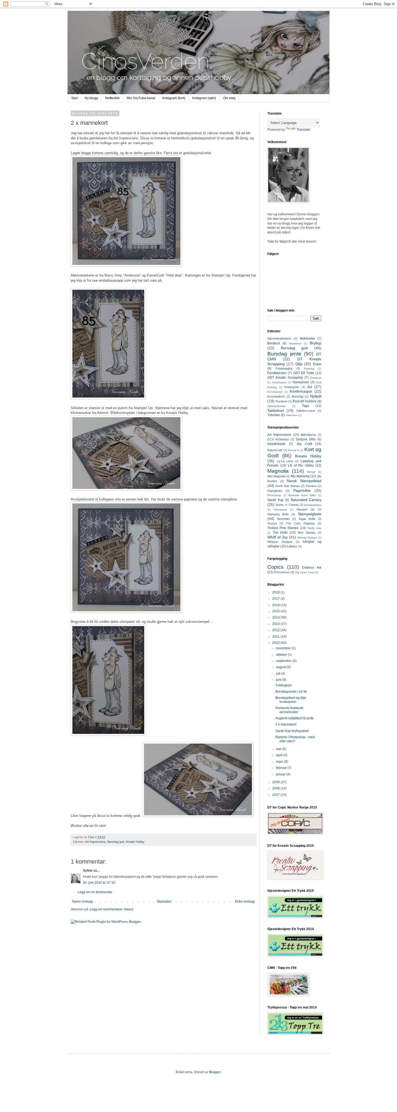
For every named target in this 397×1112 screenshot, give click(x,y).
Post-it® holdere (305, 401)
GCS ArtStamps (278, 439)
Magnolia (278, 471)
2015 (276, 611)
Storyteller (283, 518)
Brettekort (295, 343)
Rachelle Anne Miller (302, 495)
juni (279, 680)
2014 (276, 617)
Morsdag (297, 396)
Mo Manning (300, 476)
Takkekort (275, 410)
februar (281, 768)
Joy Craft (304, 444)
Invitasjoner (291, 387)
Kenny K (293, 450)
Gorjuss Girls (306, 439)
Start (74, 98)
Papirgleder (274, 490)
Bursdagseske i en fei (291, 691)
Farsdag (309, 368)
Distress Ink (311, 567)
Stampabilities (312, 504)
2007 (276, 795)
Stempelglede (309, 514)
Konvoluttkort (276, 396)
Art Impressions (95, 841)
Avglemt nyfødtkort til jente (294, 718)
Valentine (291, 415)
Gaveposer (301, 382)
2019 (276, 592)
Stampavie (280, 509)
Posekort (281, 401)
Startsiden (164, 901)
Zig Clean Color (304, 572)
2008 (276, 788)
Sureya (272, 523)
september (284, 661)
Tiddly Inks (314, 528)
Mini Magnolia (276, 476)
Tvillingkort (283, 685)
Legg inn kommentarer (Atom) (111, 909)
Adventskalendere (279, 338)
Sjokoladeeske (276, 406)
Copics (275, 567)
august (281, 667)
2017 (276, 598)
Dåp (298, 364)
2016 (276, 605)
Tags (305, 406)
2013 (276, 624)
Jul (309, 387)
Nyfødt (315, 396)
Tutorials (273, 415)
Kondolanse (274, 391)
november (284, 648)
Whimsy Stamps (307, 537)
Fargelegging (283, 368)
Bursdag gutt (115, 841)
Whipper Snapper (279, 541)
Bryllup (315, 343)
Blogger (214, 1072)
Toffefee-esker (305, 410)
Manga (311, 471)
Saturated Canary (306, 500)
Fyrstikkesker (277, 373)
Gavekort (315, 377)
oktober (282, 655)
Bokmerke (307, 338)
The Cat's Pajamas (300, 523)
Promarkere (282, 572)
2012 (276, 630)
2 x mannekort (285, 724)
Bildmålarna (308, 434)
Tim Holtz (280, 532)
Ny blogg (91, 98)
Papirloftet (302, 490)
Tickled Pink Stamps (282, 528)
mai (279, 749)
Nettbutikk (112, 98)
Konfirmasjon (301, 391)
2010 (276, 643)
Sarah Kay (275, 500)
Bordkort (273, 343)
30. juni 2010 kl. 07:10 (99, 883)
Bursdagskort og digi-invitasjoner (291, 699)
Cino (91, 837)
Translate (303, 130)
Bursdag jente (284, 354)
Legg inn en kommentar (95, 892)
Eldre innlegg (245, 901)
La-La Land (285, 461)
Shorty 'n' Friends (286, 504)
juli (278, 673)
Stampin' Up (306, 509)
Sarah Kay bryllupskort (292, 731)
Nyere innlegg (82, 901)
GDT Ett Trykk (303, 373)
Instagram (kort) (173, 98)
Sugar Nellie (306, 518)
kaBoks (292, 546)
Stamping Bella (277, 514)
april (279, 755)
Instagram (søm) (204, 98)
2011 (276, 636)
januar (281, 774)
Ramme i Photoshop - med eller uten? (295, 739)
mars (280, 762)
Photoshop (274, 495)
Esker (317, 364)
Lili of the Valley (301, 465)
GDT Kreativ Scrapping (285, 377)
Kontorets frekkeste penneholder (289, 710)
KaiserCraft (274, 450)
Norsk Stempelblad (304, 481)
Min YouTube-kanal (141, 98)
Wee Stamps (307, 532)
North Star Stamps (287, 486)
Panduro (311, 486)
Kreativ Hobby (135, 841)
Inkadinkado (276, 444)
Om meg (229, 98)
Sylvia (87, 870)
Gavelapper (279, 382)
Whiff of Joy (277, 537)
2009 (276, 782)
